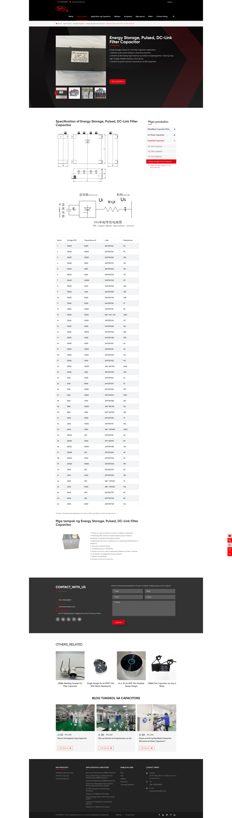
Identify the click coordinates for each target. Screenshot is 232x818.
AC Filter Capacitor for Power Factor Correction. (98, 790)
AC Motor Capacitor (156, 135)
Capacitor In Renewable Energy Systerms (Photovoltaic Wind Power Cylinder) (99, 785)
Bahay (71, 16)
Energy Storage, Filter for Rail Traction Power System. (100, 798)
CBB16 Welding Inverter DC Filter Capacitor (70, 684)
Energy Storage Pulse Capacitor (95, 23)
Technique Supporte (127, 784)
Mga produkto (82, 16)
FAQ (122, 776)
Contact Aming (161, 16)
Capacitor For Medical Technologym (98, 807)
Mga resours (140, 16)
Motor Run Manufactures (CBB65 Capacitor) (100, 781)
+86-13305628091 (63, 2)
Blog (122, 773)
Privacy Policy (130, 815)
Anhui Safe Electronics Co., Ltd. (76, 815)
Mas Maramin (64, 748)
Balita (150, 16)
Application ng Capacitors (101, 16)
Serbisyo (117, 16)
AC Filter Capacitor (155, 146)
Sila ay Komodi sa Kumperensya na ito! (114, 738)
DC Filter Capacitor (155, 151)
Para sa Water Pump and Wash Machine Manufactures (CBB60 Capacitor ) (99, 777)
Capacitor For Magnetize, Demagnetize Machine (99, 803)
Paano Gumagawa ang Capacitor (72, 738)
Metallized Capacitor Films (158, 129)
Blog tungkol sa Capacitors (116, 698)
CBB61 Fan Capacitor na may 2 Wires (162, 684)
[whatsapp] (229, 545)
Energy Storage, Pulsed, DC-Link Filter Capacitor (120, 23)
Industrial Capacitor (79, 23)
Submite (118, 622)
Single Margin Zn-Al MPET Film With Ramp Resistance (100, 684)
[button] (106, 93)
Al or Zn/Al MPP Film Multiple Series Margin (131, 684)
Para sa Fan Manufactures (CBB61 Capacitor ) (101, 773)
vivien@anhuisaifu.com (78, 2)
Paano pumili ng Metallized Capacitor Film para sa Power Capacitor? (155, 739)
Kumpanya (128, 16)
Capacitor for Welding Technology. (97, 794)
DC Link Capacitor (155, 156)
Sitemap (119, 815)
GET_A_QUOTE (117, 81)
